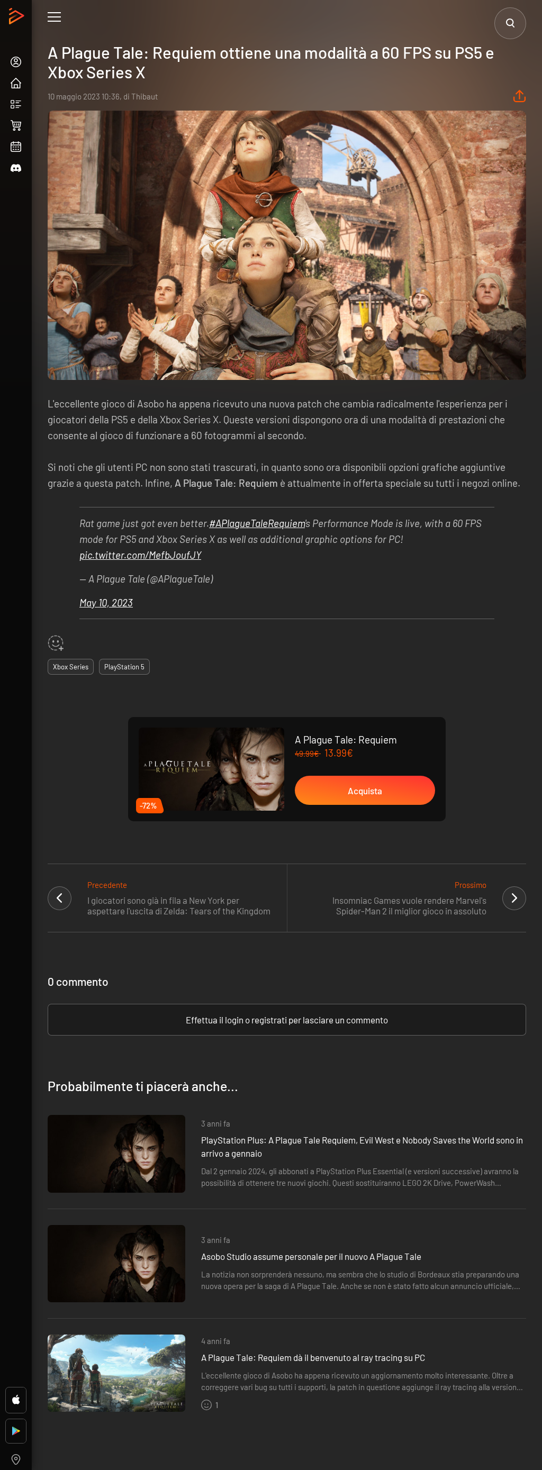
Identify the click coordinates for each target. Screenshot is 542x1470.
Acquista (365, 790)
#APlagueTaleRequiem (257, 523)
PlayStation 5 (124, 667)
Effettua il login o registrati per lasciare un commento (287, 1019)
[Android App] (15, 1431)
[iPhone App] (15, 1400)
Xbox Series (70, 667)
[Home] (17, 19)
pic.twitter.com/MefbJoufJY (140, 555)
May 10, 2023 (106, 602)
